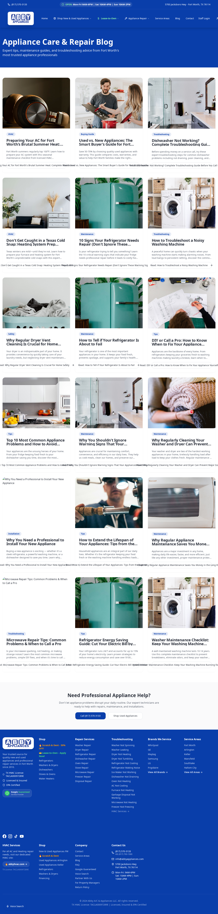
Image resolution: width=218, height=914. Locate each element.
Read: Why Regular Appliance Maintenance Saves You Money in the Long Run (182, 565)
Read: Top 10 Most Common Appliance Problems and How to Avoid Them (36, 465)
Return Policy (82, 887)
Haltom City (190, 767)
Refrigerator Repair (85, 754)
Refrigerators (46, 760)
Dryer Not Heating (121, 754)
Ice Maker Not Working (124, 772)
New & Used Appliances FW (53, 851)
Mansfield (189, 758)
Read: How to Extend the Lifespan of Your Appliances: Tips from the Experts (109, 564)
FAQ (77, 864)
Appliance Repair (137, 18)
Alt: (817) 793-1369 (123, 854)
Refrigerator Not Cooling (125, 763)
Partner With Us (83, 878)
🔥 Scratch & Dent (49, 855)
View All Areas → (193, 772)
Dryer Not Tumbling (122, 758)
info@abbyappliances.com (129, 858)
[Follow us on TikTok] (16, 836)
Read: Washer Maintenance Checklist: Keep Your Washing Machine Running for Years (182, 664)
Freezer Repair (83, 776)
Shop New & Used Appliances (73, 18)
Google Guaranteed (85, 869)
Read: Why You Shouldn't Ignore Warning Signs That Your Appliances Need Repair (109, 465)
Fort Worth (189, 745)
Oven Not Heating (121, 781)
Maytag (152, 754)
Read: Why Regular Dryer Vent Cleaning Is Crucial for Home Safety (36, 365)
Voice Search (82, 873)
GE (149, 749)
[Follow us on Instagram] (10, 836)
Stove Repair (82, 767)
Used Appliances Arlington (53, 860)
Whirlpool (153, 745)
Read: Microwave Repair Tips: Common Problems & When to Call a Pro (36, 664)
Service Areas (162, 18)
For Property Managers (87, 882)
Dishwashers (46, 769)
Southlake (189, 763)
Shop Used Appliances (125, 715)
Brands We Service (159, 739)
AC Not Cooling (120, 785)
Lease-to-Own (108, 18)
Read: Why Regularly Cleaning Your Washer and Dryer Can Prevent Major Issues (182, 465)
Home (44, 18)
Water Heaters (46, 778)
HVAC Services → (120, 811)
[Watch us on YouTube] (22, 836)
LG (149, 763)
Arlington (189, 749)
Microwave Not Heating (124, 802)
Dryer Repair (82, 749)
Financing (44, 878)
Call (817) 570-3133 (90, 715)
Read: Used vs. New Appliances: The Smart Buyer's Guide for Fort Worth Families (109, 165)
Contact (190, 18)
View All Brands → (158, 772)
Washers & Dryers (48, 765)
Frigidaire (153, 767)
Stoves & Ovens (47, 774)
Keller (187, 754)
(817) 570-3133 (123, 851)
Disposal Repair (83, 781)
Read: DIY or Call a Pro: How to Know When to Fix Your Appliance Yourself (182, 365)
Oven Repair (81, 763)
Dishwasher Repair (85, 758)
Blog (177, 18)
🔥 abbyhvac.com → (16, 864)
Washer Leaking (120, 749)
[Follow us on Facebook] (4, 836)
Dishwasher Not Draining (125, 776)
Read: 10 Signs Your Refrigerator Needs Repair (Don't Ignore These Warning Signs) (109, 265)
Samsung (153, 758)
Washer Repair (83, 745)
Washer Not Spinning (123, 745)
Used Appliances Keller (51, 864)
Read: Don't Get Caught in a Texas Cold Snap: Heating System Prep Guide (36, 265)
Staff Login (204, 18)
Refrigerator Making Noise (126, 767)
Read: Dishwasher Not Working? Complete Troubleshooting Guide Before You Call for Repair (182, 165)
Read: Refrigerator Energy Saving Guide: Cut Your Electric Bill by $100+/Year (109, 664)
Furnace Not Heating (123, 790)
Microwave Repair (84, 772)
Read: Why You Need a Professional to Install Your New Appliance (36, 564)
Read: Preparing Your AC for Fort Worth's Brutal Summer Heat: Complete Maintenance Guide (36, 165)
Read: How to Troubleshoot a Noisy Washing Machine (180, 265)
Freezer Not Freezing (123, 806)
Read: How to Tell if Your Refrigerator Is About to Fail (107, 365)
